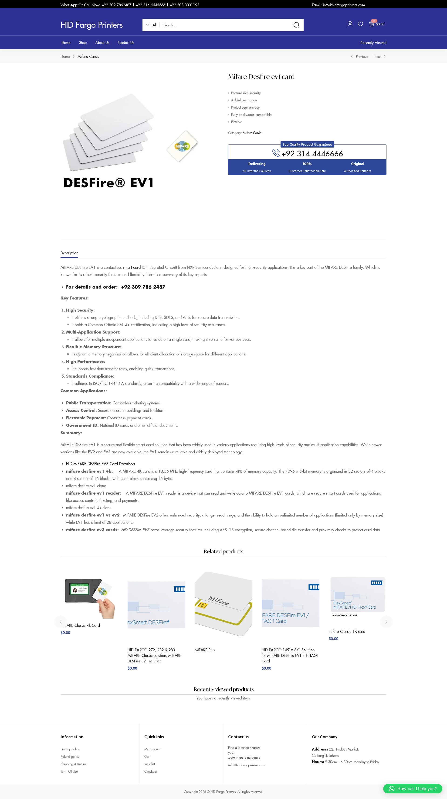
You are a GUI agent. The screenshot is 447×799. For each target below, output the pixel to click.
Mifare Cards (88, 56)
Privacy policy (70, 749)
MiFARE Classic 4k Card (80, 625)
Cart (147, 756)
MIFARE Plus (205, 649)
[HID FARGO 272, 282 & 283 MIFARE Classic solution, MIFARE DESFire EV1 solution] (156, 604)
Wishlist (149, 763)
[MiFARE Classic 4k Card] (89, 592)
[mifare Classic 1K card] (357, 595)
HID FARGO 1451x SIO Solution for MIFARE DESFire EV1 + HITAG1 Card (290, 655)
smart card (132, 267)
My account (152, 749)
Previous (362, 56)
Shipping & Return (73, 763)
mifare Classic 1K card (347, 631)
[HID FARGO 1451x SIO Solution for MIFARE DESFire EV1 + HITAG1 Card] (290, 604)
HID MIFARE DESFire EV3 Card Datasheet (100, 463)
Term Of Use (69, 771)
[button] (153, 25)
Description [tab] (69, 252)
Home (65, 56)
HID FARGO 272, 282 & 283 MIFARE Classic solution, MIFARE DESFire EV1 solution (154, 655)
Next (377, 56)
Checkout (150, 771)
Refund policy (70, 756)
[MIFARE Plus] (223, 604)
